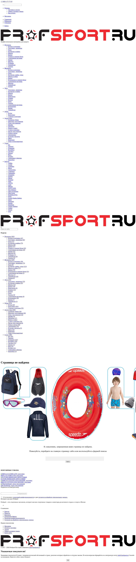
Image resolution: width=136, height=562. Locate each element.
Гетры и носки (12, 133)
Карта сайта (8, 533)
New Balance (12, 190)
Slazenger (11, 201)
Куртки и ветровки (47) (15, 238)
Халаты (10, 66)
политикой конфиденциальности (23, 497)
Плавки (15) (12, 290)
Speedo (10, 203)
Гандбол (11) (12, 343)
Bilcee (10, 168)
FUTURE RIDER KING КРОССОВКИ (13, 479)
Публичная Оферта (10, 516)
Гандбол (10, 151)
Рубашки (11, 63)
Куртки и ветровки (14, 46)
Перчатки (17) (12, 318)
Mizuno (10, 186)
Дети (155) (7, 280)
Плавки (10, 98)
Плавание (11, 148)
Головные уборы (13, 120)
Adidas (10, 163)
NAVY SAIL (12, 188)
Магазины (7, 16)
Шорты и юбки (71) (14, 268)
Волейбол (11, 150)
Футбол (10, 156)
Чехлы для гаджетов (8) (15, 323)
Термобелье (11, 65)
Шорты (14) (12, 285)
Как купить (11, 13)
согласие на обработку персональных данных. (53, 497)
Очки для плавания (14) (15, 315)
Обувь (6, 111)
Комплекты (11, 96)
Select (10, 200)
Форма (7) (11, 300)
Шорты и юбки (13, 76)
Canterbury (11, 171)
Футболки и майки (14, 51)
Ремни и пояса (12, 128)
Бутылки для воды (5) (15, 328)
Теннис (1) (11, 345)
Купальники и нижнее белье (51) (18, 271)
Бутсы (10, 113)
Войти (6, 26)
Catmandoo (11, 173)
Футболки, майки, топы (15, 75)
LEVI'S (10, 183)
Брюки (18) (11, 286)
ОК (68, 560)
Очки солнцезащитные (15, 141)
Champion (11, 175)
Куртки (10, 100)
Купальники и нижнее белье (17, 80)
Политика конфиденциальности (14, 518)
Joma (9, 181)
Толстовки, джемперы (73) (16, 263)
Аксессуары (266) (10, 310)
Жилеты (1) (11, 275)
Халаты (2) (11, 258)
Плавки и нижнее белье (15, 56)
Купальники (12, 106)
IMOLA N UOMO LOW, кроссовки (12, 475)
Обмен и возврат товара (15, 11)
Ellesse (10, 178)
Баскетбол (11, 160)
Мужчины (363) (9, 236)
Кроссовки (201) (13, 306)
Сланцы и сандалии (14, 116)
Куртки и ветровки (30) (15, 261)
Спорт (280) (8, 335)
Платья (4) (11, 278)
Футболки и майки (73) (15, 243)
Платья (10, 86)
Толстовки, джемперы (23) (16, 281)
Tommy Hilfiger (13, 206)
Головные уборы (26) (14, 311)
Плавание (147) (13, 340)
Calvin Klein (12, 170)
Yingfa (10, 210)
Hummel (10, 180)
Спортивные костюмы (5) (16, 273)
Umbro (10, 208)
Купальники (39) (13, 298)
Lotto (9, 185)
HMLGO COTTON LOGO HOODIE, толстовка (16, 482)
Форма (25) (11, 251)
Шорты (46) (12, 245)
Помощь (7, 8)
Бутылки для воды (14, 136)
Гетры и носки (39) (14, 325)
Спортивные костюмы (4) (16, 296)
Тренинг (11, 146)
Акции (6, 529)
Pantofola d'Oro (12, 195)
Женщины (7, 68)
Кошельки (11, 140)
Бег (9, 145)
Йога (9, 155)
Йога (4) (10, 346)
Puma (9, 196)
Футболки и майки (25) (15, 283)
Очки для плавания (14, 123)
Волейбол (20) (12, 341)
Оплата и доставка (10, 528)
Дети (6, 88)
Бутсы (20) (11, 305)
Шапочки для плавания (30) (17, 313)
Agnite (10, 165)
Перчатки (11, 126)
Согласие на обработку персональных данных (19, 520)
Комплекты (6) (12, 288)
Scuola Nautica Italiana (15, 198)
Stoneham (11, 205)
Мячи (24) (11, 330)
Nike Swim (11, 193)
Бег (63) (10, 336)
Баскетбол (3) (12, 351)
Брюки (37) (11, 246)
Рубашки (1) (12, 255)
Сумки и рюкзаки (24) (15, 321)
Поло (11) (11, 241)
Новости (7, 513)
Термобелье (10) (13, 276)
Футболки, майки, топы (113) (17, 266)
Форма (10, 60)
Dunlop (10, 176)
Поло (9, 50)
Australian (11, 166)
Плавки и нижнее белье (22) (17, 248)
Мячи (10, 138)
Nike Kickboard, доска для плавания (12, 485)
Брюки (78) (11, 270)
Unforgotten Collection (15, 158)
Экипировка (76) (13, 326)
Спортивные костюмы (15, 58)
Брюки (10, 55)
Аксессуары (8, 118)
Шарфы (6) (11, 316)
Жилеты (10, 61)
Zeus (9, 211)
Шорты (10, 53)
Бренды (6, 161)
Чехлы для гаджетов (14, 131)
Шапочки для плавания (15, 121)
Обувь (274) (8, 303)
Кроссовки (11, 115)
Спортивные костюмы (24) (16, 250)
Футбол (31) (12, 348)
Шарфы (10, 125)
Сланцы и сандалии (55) (15, 308)
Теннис (10, 153)
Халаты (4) (11, 295)
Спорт (6, 143)
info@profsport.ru (34, 547)
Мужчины (7, 45)
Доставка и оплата (14, 10)
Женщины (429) (9, 260)
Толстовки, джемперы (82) (16, 240)
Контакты (7, 515)
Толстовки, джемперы (15, 48)
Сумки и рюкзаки (13, 130)
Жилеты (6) (11, 253)
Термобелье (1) (12, 301)
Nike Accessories (13, 191)
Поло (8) (11, 265)
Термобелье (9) (12, 256)
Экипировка (12, 135)
